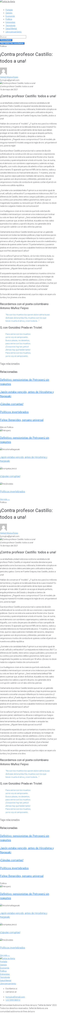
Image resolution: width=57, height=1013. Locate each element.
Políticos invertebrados (14, 412)
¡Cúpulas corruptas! (11, 404)
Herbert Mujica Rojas (9, 77)
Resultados (6, 40)
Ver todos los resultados (12, 43)
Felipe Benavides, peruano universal (21, 420)
